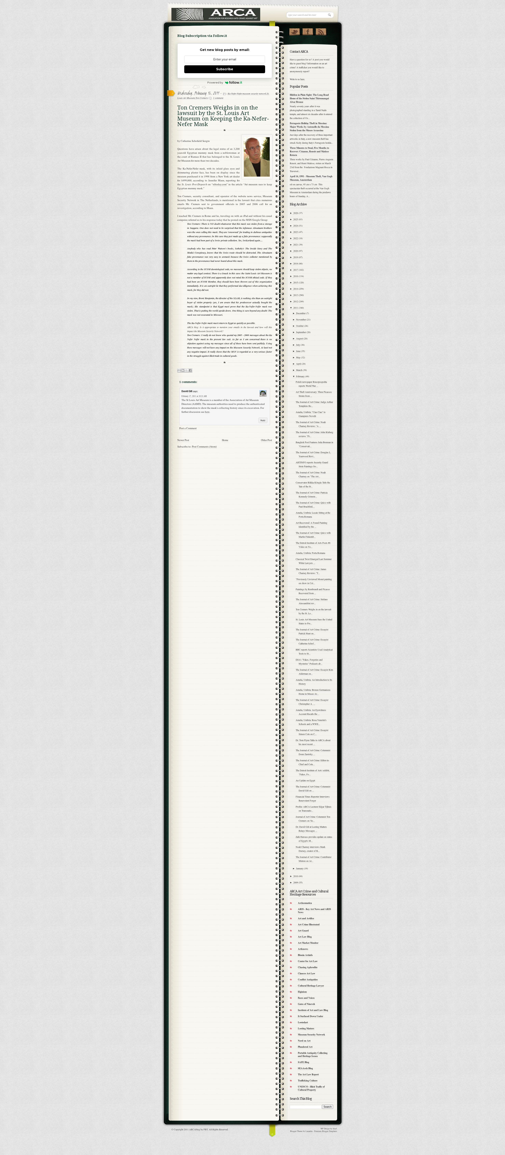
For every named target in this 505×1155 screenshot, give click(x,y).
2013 (295, 295)
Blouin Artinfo (305, 955)
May (298, 357)
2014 (295, 288)
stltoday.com (219, 184)
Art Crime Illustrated (309, 924)
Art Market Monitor (308, 942)
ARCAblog (194, 1129)
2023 (295, 231)
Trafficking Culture (307, 1080)
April (298, 363)
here (207, 412)
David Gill (186, 391)
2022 (295, 238)
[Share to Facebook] (190, 370)
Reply (263, 420)
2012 (295, 301)
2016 (295, 276)
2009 (295, 882)
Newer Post (183, 440)
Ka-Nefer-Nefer (235, 93)
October (300, 325)
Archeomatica (305, 903)
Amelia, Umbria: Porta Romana (310, 552)
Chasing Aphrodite (307, 967)
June (298, 351)
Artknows (303, 949)
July (298, 344)
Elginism (302, 991)
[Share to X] (187, 370)
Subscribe (224, 69)
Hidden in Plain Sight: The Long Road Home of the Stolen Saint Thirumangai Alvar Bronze (309, 98)
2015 (295, 282)
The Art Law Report (308, 1074)
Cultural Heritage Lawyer (311, 985)
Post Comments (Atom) (204, 446)
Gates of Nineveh (306, 1004)
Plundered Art (305, 1046)
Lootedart (303, 1022)
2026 (295, 212)
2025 (295, 219)
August (299, 338)
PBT (206, 1129)
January (299, 868)
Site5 (335, 1128)
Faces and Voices (306, 998)
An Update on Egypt (305, 780)
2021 (295, 244)
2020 (295, 250)
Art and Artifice (306, 918)
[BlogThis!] (183, 370)
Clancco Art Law (306, 973)
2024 (295, 225)
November (301, 319)
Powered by (215, 82)
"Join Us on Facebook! (307, 31)
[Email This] (179, 370)
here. (302, 79)
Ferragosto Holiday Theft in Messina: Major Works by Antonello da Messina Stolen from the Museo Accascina (309, 127)
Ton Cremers (201, 97)
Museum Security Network (311, 1034)
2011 (295, 307)
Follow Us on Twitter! (294, 31)
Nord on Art (304, 1040)
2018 (295, 263)
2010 (295, 876)
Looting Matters (306, 1028)
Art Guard (303, 930)
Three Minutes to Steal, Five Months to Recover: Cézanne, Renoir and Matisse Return (309, 151)
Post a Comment (188, 428)
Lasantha (309, 1131)
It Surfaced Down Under (310, 1016)
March (299, 370)
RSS (320, 31)
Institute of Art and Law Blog (313, 1010)
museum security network (254, 93)
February (300, 376)
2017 (295, 269)
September (301, 332)
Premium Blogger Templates (325, 1131)
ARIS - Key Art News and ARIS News (314, 910)
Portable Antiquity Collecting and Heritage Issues (312, 1054)
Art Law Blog (305, 936)
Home (225, 440)
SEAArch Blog (305, 1068)
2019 (295, 257)
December (301, 313)
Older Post (266, 440)
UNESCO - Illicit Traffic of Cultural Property (311, 1088)
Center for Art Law (308, 961)
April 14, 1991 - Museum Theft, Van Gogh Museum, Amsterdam (311, 178)
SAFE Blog (303, 1062)
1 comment (218, 97)
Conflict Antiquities (308, 979)
